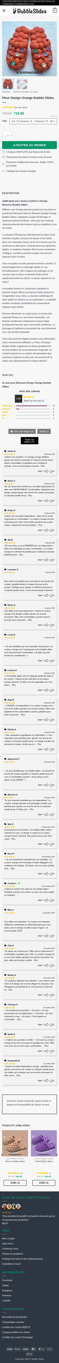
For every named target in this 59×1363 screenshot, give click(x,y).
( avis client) (20, 107)
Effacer (53, 116)
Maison (6, 92)
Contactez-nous (10, 1248)
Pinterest (6, 1295)
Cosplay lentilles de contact (16, 1332)
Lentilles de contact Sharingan (17, 1337)
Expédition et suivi (11, 1264)
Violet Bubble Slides (44, 1161)
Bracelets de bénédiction (14, 1317)
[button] (4, 10)
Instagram (7, 1290)
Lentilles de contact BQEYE (16, 1327)
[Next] (52, 48)
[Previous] (6, 48)
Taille (4, 121)
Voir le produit (15, 1184)
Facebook (7, 1280)
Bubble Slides (38, 1359)
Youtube (6, 1300)
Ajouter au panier (29, 145)
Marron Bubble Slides (15, 1161)
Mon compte (8, 1238)
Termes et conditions (12, 1254)
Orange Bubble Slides (25, 92)
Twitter (5, 1285)
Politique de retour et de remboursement (22, 1259)
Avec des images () (23, 431)
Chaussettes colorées (13, 1322)
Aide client (7, 1243)
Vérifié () (44, 431)
